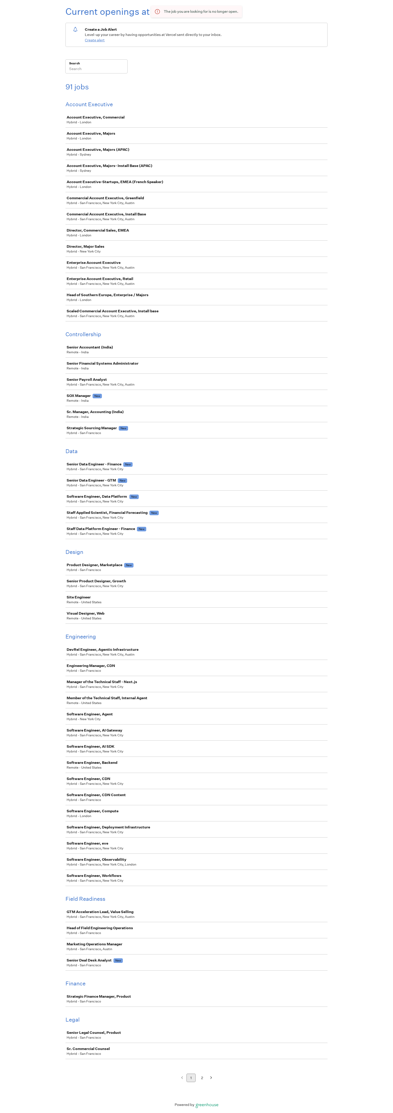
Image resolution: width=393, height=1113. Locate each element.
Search (74, 63)
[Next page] (211, 1078)
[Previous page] (182, 1078)
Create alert (95, 40)
